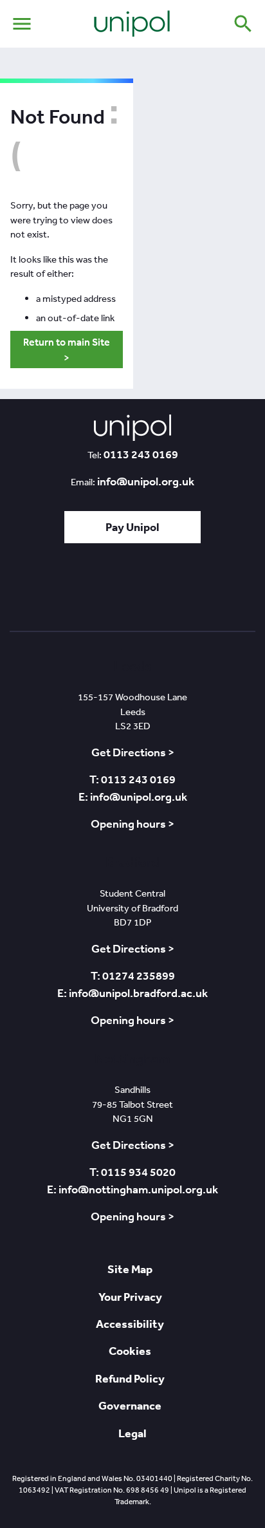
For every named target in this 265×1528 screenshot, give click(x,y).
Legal (132, 1433)
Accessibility (130, 1323)
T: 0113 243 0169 (132, 779)
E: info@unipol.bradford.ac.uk (132, 993)
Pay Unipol (132, 526)
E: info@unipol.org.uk (132, 797)
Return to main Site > (66, 349)
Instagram (206, 591)
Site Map (129, 1269)
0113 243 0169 (141, 454)
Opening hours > (132, 824)
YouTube (169, 591)
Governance (129, 1405)
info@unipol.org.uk (145, 481)
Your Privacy (130, 1296)
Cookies (130, 1350)
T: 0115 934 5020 (132, 1172)
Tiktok (65, 591)
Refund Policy (130, 1378)
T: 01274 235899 (133, 975)
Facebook (132, 591)
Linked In (98, 591)
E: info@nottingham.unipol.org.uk (132, 1189)
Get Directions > (132, 752)
